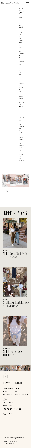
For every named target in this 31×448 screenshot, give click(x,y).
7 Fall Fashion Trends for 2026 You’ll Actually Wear (16, 304)
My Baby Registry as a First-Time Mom (12, 353)
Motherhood (7, 348)
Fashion (5, 250)
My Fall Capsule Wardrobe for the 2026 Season (15, 255)
